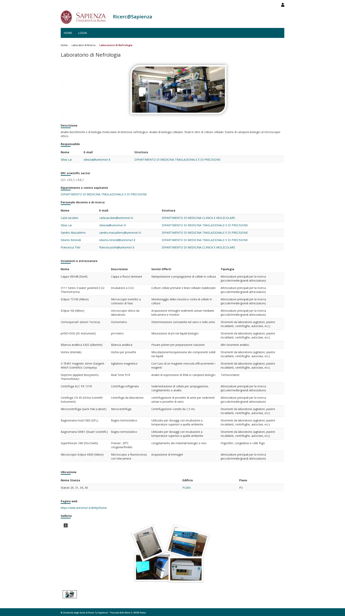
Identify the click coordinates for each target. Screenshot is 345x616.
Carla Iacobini (69, 218)
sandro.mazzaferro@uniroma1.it (120, 232)
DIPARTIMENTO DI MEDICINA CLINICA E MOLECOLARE (198, 218)
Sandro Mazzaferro (73, 232)
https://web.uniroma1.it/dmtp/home (84, 508)
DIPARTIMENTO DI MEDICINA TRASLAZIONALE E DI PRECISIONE (177, 159)
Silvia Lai (66, 159)
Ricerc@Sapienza (132, 16)
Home (68, 33)
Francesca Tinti (70, 247)
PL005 (186, 487)
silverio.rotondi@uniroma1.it (117, 240)
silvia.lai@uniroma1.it (97, 159)
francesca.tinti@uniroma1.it (116, 247)
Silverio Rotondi (71, 240)
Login (82, 33)
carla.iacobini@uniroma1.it (116, 218)
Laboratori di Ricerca (83, 45)
